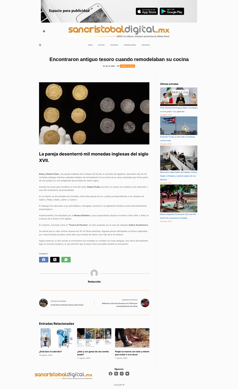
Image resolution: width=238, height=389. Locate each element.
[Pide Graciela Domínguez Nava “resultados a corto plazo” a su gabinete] (178, 96)
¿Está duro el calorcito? (50, 351)
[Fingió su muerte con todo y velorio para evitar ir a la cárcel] (132, 338)
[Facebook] (43, 259)
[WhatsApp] (66, 259)
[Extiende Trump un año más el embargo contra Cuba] (178, 125)
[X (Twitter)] (55, 259)
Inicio (90, 45)
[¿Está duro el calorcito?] (56, 338)
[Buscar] (40, 45)
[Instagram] (122, 373)
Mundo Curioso (127, 66)
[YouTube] (127, 373)
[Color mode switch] (44, 31)
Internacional (130, 45)
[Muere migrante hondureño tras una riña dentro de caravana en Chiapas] (178, 198)
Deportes (146, 45)
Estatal (101, 45)
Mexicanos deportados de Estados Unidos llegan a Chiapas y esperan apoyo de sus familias (178, 176)
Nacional (114, 45)
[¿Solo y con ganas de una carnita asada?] (94, 338)
